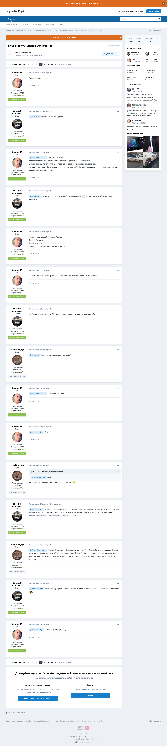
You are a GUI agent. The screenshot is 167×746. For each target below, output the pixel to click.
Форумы (11, 19)
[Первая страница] (8, 64)
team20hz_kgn (17, 349)
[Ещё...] (118, 73)
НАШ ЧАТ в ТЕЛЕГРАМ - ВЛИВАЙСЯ (81, 3)
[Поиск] (159, 19)
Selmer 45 (17, 73)
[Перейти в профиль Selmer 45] (17, 83)
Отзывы (26, 25)
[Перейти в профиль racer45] (147, 54)
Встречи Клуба (37, 55)
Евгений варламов (17, 112)
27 (28, 64)
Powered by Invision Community (83, 739)
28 (32, 64)
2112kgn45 (26, 52)
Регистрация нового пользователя (37, 698)
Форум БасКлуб (15, 11)
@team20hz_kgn (36, 432)
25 (20, 64)
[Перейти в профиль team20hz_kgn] (17, 360)
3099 (22, 134)
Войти (90, 695)
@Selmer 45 (34, 117)
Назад (14, 64)
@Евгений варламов (38, 158)
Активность (50, 25)
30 (40, 64)
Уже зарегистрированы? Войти (130, 11)
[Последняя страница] (55, 64)
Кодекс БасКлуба (12, 25)
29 (36, 64)
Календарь (37, 25)
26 (24, 64)
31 (44, 64)
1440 (22, 93)
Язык (83, 734)
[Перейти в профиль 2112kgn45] (10, 53)
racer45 (154, 53)
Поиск (61, 25)
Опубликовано (41, 73)
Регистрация (154, 11)
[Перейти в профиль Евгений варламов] (17, 124)
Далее (50, 64)
